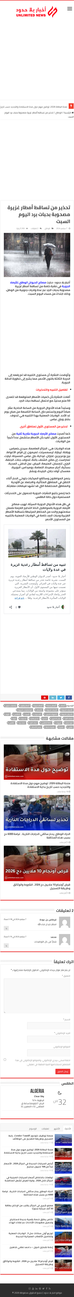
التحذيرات (37, 714)
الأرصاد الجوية (52, 710)
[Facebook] (47, 1289)
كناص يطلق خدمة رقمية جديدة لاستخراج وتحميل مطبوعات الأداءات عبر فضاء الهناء (31, 1220)
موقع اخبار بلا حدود (53, 1293)
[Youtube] (33, 1289)
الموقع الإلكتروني (61, 1047)
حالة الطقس (46, 723)
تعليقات (45, 1129)
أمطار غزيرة (38, 705)
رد (6, 928)
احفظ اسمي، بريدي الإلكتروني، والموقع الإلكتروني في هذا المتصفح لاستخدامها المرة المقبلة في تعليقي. (42, 1062)
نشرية (61, 727)
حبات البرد (33, 723)
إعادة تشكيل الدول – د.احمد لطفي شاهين (31, 1247)
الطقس (17, 714)
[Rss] (49, 1289)
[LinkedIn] (36, 1289)
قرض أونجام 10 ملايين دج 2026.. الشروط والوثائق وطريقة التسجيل (41, 886)
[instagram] (29, 1289)
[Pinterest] (40, 1289)
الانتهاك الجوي (51, 714)
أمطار (63, 705)
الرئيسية (68, 113)
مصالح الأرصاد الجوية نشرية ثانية (36, 433)
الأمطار (39, 710)
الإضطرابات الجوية (25, 710)
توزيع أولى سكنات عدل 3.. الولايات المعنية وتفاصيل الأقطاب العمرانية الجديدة (31, 1234)
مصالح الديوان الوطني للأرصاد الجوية (40, 284)
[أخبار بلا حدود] (37, 11)
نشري (70, 727)
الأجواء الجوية (67, 710)
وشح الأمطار (36, 727)
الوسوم (33, 1129)
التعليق (66, 976)
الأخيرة (68, 1129)
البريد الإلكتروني (62, 1033)
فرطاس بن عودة (48, 920)
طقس (11, 723)
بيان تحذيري (55, 718)
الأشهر (57, 1129)
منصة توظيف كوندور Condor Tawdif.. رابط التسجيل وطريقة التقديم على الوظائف (30, 1137)
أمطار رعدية (51, 705)
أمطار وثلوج (25, 705)
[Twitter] (43, 1289)
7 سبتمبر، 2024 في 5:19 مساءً (15, 936)
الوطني (58, 113)
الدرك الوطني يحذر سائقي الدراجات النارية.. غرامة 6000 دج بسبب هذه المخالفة (37, 835)
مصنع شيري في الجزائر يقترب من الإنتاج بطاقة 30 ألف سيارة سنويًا (29, 1207)
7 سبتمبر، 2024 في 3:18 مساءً (15, 919)
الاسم (66, 1019)
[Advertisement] (37, 59)
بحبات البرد (68, 718)
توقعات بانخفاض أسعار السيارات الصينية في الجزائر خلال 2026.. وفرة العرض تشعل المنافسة (29, 1179)
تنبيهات (58, 723)
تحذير (45, 718)
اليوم (7, 714)
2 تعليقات (34, 228)
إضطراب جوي (11, 705)
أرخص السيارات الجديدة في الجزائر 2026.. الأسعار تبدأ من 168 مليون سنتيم (28, 1165)
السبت (27, 714)
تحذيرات (23, 718)
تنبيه (14, 718)
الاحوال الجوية (67, 714)
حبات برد (22, 723)
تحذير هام (34, 718)
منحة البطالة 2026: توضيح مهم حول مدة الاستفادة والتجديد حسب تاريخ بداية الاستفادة (40, 785)
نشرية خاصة (50, 727)
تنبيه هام (69, 723)
